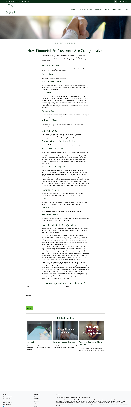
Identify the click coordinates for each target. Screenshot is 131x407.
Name (27, 286)
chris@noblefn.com (7, 404)
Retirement (36, 396)
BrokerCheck (87, 397)
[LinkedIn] (115, 1)
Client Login (124, 1)
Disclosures (58, 394)
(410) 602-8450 (27, 1)
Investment (36, 398)
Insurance (36, 401)
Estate (35, 400)
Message (28, 295)
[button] (73, 9)
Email (67, 286)
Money (35, 405)
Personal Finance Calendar (64, 342)
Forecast (30, 342)
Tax (35, 403)
